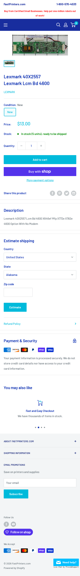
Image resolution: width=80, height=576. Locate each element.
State (7, 266)
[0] (73, 25)
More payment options (40, 180)
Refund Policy (12, 323)
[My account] (66, 25)
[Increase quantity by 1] (41, 146)
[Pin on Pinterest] (59, 193)
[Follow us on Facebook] (6, 524)
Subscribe (16, 494)
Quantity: (9, 145)
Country (8, 249)
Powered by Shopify (14, 567)
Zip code (9, 284)
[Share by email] (73, 193)
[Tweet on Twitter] (66, 193)
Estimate (15, 307)
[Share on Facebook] (52, 193)
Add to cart (40, 159)
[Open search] (58, 25)
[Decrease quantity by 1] (21, 146)
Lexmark (9, 92)
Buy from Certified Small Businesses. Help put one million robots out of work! (40, 13)
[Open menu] (5, 25)
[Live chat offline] (66, 561)
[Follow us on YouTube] (13, 524)
